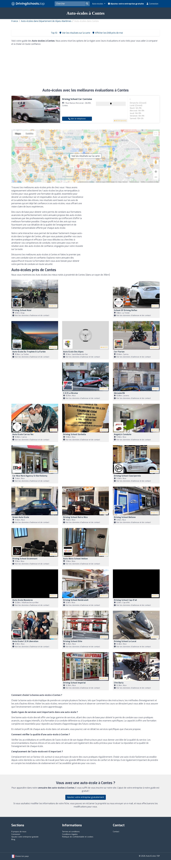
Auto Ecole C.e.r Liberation (25, 641)
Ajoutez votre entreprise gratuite (127, 3)
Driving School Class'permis (127, 476)
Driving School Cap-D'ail (125, 600)
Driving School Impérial (74, 683)
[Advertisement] (85, 66)
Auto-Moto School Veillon (75, 558)
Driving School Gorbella (74, 434)
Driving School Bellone (125, 517)
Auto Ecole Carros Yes (22, 434)
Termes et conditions (71, 831)
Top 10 (53, 32)
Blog (13, 839)
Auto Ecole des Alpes (73, 351)
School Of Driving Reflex (125, 310)
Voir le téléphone (78, 118)
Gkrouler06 (119, 393)
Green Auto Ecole (20, 517)
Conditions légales (70, 834)
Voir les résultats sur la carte (85, 156)
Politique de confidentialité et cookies (77, 837)
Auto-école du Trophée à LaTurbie (29, 351)
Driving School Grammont (24, 558)
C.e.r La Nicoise (70, 393)
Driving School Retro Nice (75, 517)
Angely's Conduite (122, 434)
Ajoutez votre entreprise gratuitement (85, 797)
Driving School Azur (22, 310)
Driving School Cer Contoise (77, 99)
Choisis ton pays (22, 856)
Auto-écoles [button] (98, 3)
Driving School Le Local (125, 641)
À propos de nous (18, 831)
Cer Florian (119, 351)
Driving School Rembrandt (75, 600)
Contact (116, 831)
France (14, 21)
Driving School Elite (72, 641)
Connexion (153, 3)
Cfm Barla (118, 683)
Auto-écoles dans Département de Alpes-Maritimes (46, 21)
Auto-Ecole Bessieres (22, 600)
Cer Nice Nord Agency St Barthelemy (29, 476)
